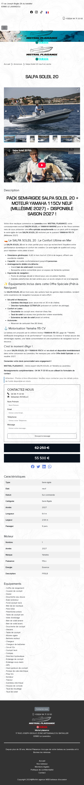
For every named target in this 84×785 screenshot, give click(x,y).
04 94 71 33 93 (17, 394)
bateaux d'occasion (58, 779)
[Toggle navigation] (4, 28)
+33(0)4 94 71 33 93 (74, 18)
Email (9, 409)
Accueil (42, 761)
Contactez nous (42, 709)
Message (11, 424)
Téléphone (12, 417)
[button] (78, 89)
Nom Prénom (13, 401)
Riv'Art (35, 779)
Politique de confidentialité (42, 770)
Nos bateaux (42, 764)
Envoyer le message (42, 436)
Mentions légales (42, 767)
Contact (42, 773)
